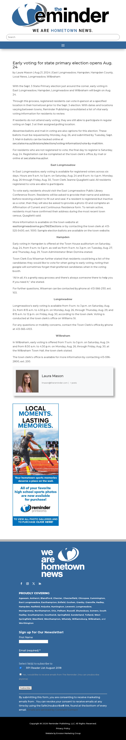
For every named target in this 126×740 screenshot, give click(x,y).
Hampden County (102, 72)
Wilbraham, (94, 619)
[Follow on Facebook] (21, 583)
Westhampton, (52, 619)
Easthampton (49, 602)
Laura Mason (24, 72)
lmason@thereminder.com (55, 383)
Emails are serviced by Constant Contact (52, 709)
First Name (26, 637)
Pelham (61, 610)
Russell (71, 610)
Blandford (46, 598)
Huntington (57, 606)
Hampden (83, 72)
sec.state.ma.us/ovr (36, 158)
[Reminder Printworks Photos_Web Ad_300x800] (36, 525)
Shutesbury (82, 610)
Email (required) (29, 650)
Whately (66, 619)
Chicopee (83, 598)
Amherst (34, 598)
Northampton (42, 610)
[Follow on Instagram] (27, 583)
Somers (94, 610)
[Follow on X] (33, 583)
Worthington (26, 623)
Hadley (100, 602)
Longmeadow (37, 76)
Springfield (63, 615)
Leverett (70, 606)
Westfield (37, 619)
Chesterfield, (70, 598)
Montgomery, (26, 610)
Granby (80, 602)
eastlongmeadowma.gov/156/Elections (37, 226)
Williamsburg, (80, 619)
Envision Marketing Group (68, 733)
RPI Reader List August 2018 (43, 667)
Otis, (54, 610)
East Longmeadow (64, 72)
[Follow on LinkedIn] (39, 583)
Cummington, (97, 598)
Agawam (24, 598)
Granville (90, 602)
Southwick (50, 615)
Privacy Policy (63, 728)
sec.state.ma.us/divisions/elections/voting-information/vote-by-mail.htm (58, 143)
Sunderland (77, 615)
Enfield (61, 602)
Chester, (58, 598)
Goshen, (71, 602)
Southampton (35, 615)
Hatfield (35, 606)
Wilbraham (53, 76)
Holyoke (45, 606)
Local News (20, 76)
